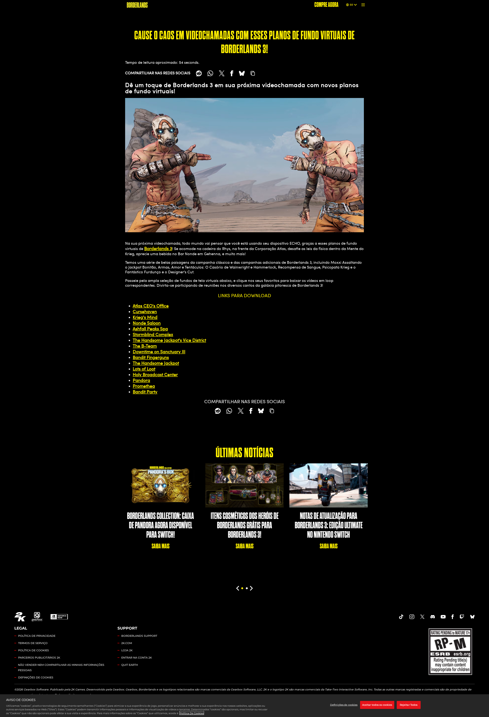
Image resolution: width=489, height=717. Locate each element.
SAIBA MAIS (160, 546)
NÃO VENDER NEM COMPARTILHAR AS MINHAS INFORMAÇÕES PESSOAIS (61, 667)
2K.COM (126, 643)
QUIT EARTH (129, 665)
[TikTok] (401, 616)
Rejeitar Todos (409, 704)
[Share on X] (221, 73)
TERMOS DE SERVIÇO (33, 643)
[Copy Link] (253, 73)
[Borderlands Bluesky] (472, 616)
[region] (244, 705)
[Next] (251, 588)
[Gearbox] (37, 616)
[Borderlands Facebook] (452, 616)
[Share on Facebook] (231, 73)
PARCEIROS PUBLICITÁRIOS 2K (39, 657)
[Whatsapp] (210, 73)
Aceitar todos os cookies (377, 704)
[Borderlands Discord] (432, 616)
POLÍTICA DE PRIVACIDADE (36, 636)
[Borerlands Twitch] (461, 616)
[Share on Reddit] (199, 73)
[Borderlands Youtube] (443, 616)
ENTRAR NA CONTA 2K (136, 657)
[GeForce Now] (59, 616)
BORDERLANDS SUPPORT (139, 636)
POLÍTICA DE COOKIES (33, 650)
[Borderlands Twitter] (422, 616)
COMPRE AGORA (326, 4)
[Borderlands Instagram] (411, 616)
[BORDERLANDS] (137, 5)
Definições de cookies (35, 677)
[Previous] (237, 588)
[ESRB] (451, 651)
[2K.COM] (20, 616)
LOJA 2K (127, 650)
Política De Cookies (192, 713)
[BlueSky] (242, 73)
